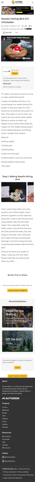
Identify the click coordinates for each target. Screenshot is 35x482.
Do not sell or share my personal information (19, 475)
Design (13, 26)
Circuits (4, 407)
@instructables (10, 457)
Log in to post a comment (17, 376)
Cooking (5, 419)
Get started (6, 439)
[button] (2, 2)
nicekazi (6, 26)
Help (3, 442)
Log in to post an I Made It (17, 290)
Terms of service (24, 469)
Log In (17, 368)
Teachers (5, 427)
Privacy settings (23, 472)
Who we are (6, 448)
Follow (14, 73)
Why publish (6, 436)
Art (19, 26)
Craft (3, 416)
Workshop (5, 410)
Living (4, 421)
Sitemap (5, 445)
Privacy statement (10, 472)
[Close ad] (32, 8)
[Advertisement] (17, 10)
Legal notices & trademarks (13, 478)
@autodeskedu (10, 461)
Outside (4, 424)
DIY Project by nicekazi (13, 87)
